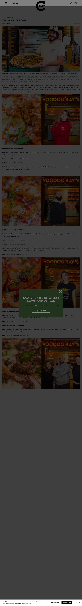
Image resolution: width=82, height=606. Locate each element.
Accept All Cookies (66, 602)
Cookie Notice (28, 603)
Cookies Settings (55, 602)
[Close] (79, 602)
